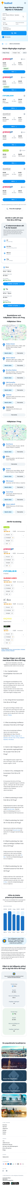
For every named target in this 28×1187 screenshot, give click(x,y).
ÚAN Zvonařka (10, 382)
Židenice (8, 394)
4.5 (11, 556)
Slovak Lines (6, 580)
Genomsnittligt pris (14, 995)
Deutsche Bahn (16, 649)
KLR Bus (8, 650)
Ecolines (3, 650)
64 (14, 1003)
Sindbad (23, 649)
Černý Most (9, 492)
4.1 (11, 534)
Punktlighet (8, 537)
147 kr (14, 997)
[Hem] (3, 44)
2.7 (9, 543)
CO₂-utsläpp (5, 278)
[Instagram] (3, 1171)
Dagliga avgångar (14, 1001)
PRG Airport (9, 481)
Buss (7, 267)
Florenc (8, 468)
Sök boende (7, 37)
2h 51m (14, 1019)
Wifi (7, 543)
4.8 (11, 585)
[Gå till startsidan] (6, 3)
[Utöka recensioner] (23, 535)
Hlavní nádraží (10, 357)
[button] (23, 16)
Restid (14, 990)
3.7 (9, 565)
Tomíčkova (9, 444)
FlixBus (5, 529)
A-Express (6, 573)
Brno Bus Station (11, 370)
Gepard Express (7, 621)
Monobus (6, 629)
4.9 (12, 588)
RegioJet (12, 650)
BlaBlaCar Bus (8, 649)
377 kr (14, 1025)
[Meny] (25, 3)
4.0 (12, 537)
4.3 (12, 562)
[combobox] (14, 14)
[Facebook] (7, 1171)
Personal (8, 534)
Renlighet (8, 540)
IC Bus (5, 602)
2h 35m (14, 992)
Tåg (7, 289)
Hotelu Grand (10, 344)
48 (14, 1031)
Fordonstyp (14, 984)
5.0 (12, 591)
